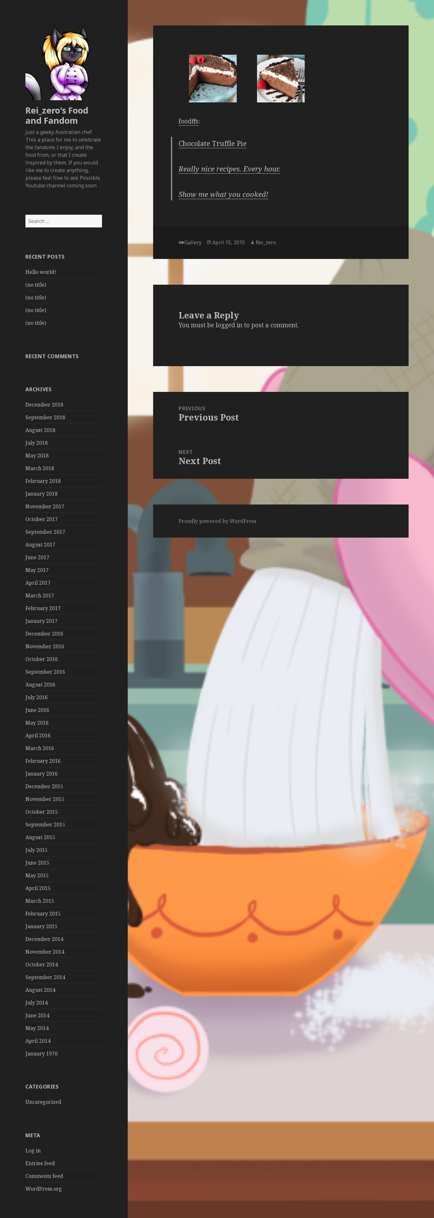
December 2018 (44, 404)
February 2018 (43, 480)
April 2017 (38, 582)
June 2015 (37, 862)
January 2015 (41, 926)
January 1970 (41, 1053)
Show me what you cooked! (223, 194)
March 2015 (39, 900)
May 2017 (37, 570)
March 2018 (39, 468)
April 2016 (38, 735)
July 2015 (36, 849)
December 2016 (44, 633)
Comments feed (44, 1176)
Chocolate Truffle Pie (213, 143)
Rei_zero (266, 242)
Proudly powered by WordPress (217, 521)
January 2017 (41, 620)
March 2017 (39, 595)
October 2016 (41, 659)
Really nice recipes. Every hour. (229, 168)
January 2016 (41, 773)
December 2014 (44, 939)
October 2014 (41, 964)
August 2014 (40, 989)
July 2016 (36, 697)
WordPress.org (43, 1188)
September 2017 (45, 531)
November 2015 (44, 799)
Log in (33, 1150)
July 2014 (36, 1002)
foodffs (189, 121)
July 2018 (36, 442)
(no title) (35, 284)
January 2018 (41, 493)
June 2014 (37, 1015)
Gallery (192, 242)
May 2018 (37, 455)
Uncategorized (43, 1101)
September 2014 (45, 977)
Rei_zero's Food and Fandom (56, 115)
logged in (229, 325)
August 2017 (40, 544)
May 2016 (37, 722)
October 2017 (41, 519)
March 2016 (39, 748)
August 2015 (40, 837)
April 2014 (38, 1040)
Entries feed (40, 1163)
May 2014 (37, 1028)
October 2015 (41, 811)
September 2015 (45, 824)
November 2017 (44, 506)
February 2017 (43, 608)
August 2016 (40, 684)
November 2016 (44, 646)
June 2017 (37, 557)
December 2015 (44, 786)
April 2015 (38, 888)
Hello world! (40, 271)
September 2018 (45, 417)
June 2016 (37, 709)
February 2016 (43, 760)
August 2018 (40, 430)
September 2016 (45, 671)
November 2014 (44, 951)
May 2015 (37, 875)
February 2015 (43, 913)
